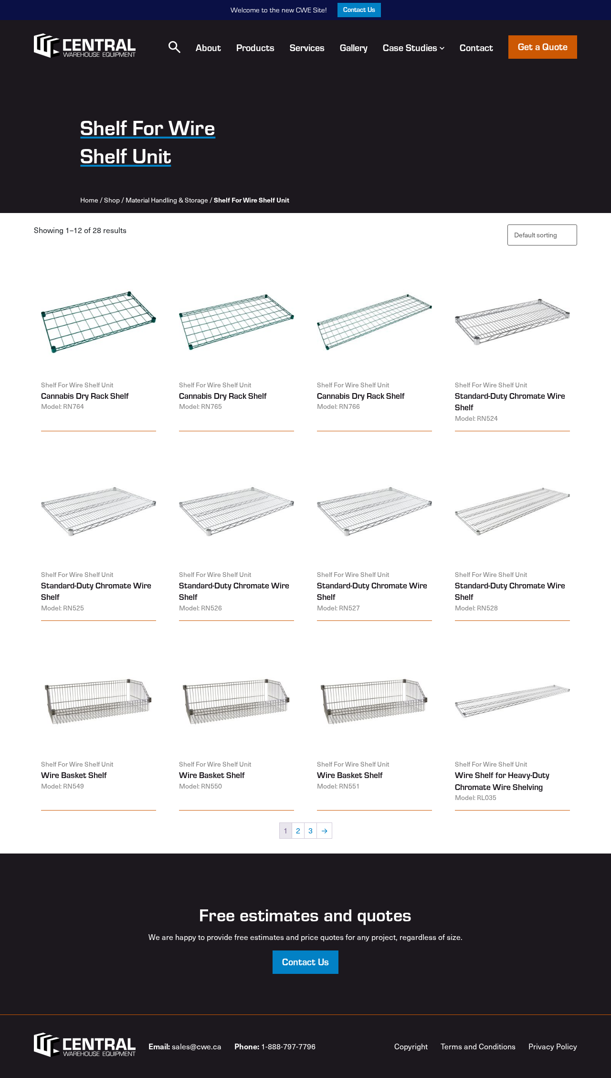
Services (307, 47)
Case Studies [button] (410, 47)
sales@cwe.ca (184, 1046)
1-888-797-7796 (275, 1046)
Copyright (411, 1046)
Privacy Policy (552, 1046)
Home (89, 199)
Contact (476, 47)
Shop (112, 199)
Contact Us (359, 9)
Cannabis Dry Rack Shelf (85, 395)
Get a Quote (543, 46)
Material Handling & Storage (167, 199)
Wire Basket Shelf (74, 774)
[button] (174, 47)
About (208, 47)
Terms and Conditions (478, 1046)
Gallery (354, 47)
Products (255, 47)
